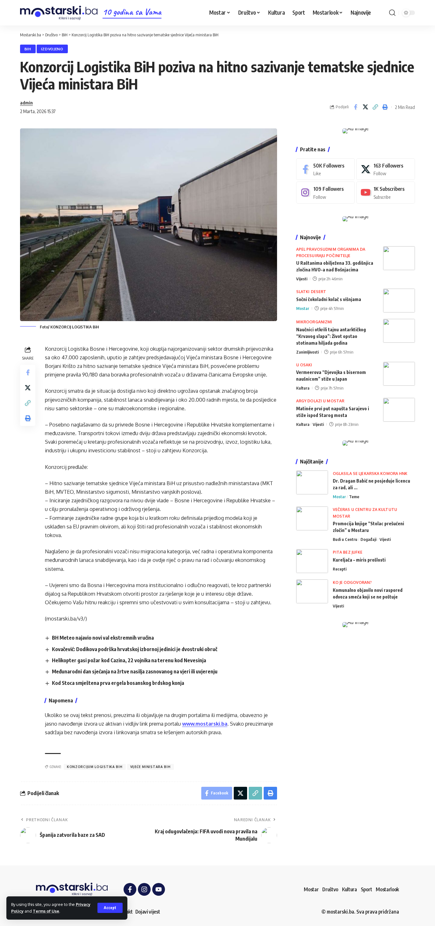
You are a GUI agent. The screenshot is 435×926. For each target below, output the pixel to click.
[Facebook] (325, 169)
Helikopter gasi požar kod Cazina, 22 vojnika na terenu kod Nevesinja (129, 660)
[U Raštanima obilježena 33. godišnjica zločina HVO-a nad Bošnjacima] (399, 258)
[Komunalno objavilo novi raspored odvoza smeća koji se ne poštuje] (312, 591)
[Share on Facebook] (355, 107)
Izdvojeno (52, 49)
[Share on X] (365, 107)
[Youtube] (385, 193)
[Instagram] (325, 193)
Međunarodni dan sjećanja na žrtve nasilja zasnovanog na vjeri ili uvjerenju (135, 671)
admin (26, 102)
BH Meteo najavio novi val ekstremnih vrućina (103, 638)
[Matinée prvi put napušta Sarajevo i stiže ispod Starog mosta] (399, 410)
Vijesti (301, 278)
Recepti (339, 568)
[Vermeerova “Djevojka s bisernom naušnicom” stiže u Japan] (399, 374)
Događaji (368, 539)
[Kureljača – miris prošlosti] (312, 561)
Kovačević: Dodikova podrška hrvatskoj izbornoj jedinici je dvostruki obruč (134, 649)
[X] (385, 169)
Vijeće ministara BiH (150, 767)
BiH (28, 49)
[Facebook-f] (130, 889)
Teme (354, 496)
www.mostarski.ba (204, 724)
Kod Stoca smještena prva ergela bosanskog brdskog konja (118, 683)
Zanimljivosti (307, 352)
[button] (110, 908)
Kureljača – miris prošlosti (359, 560)
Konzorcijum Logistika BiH (95, 767)
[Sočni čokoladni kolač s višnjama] (399, 300)
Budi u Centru (345, 539)
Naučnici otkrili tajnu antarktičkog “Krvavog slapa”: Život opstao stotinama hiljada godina (331, 336)
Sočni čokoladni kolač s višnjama (328, 299)
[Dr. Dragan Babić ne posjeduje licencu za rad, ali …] (312, 482)
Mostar (302, 308)
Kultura (303, 388)
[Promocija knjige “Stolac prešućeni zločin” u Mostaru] (312, 518)
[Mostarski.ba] (58, 13)
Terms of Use (46, 911)
